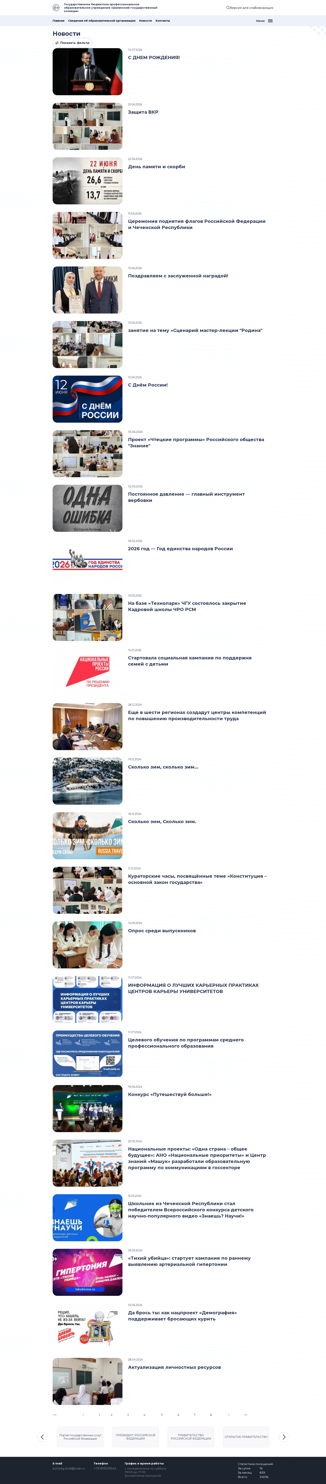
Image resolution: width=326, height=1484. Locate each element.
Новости (145, 20)
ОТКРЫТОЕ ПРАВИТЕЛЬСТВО (246, 1437)
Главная (58, 20)
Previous (42, 1437)
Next (283, 1437)
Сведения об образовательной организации (101, 20)
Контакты (163, 20)
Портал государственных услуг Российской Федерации (80, 1437)
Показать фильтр (74, 43)
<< (55, 1415)
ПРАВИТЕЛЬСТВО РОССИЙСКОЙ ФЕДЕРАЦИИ (191, 1437)
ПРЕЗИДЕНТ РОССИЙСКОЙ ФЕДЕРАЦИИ (135, 1437)
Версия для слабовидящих (251, 8)
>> (246, 1415)
